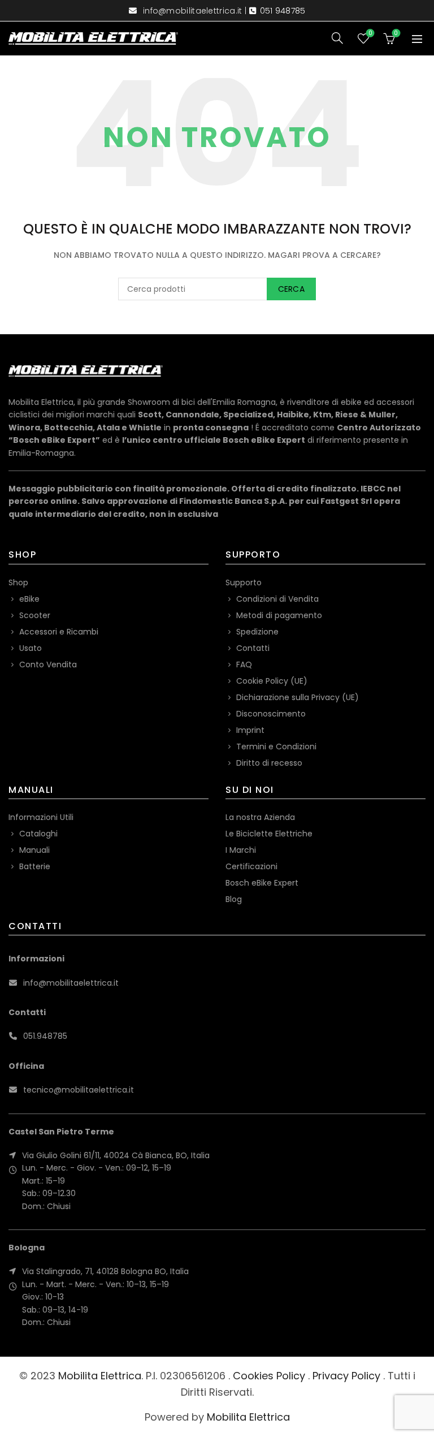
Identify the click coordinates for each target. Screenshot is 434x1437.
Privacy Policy (346, 1376)
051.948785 (45, 1036)
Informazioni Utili (40, 817)
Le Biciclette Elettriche (269, 833)
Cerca (291, 289)
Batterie (34, 866)
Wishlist (370, 33)
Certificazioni (251, 866)
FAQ (244, 664)
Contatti (253, 648)
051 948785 (283, 10)
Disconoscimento (271, 713)
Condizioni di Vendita (277, 599)
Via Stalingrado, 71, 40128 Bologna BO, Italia (105, 1271)
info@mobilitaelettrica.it (192, 10)
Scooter (34, 615)
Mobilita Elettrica (99, 1376)
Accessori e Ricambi (58, 631)
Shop (18, 582)
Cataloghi (38, 833)
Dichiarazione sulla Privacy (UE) (297, 697)
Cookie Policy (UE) (271, 681)
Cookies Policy (269, 1376)
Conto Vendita (48, 664)
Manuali (34, 850)
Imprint (250, 730)
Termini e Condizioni (276, 746)
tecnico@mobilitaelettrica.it (78, 1089)
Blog (233, 899)
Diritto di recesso (269, 763)
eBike (29, 599)
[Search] (337, 37)
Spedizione (257, 631)
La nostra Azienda (260, 817)
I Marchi (240, 850)
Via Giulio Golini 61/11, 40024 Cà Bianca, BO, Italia (116, 1155)
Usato (30, 648)
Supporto (243, 582)
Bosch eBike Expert (261, 882)
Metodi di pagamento (279, 615)
